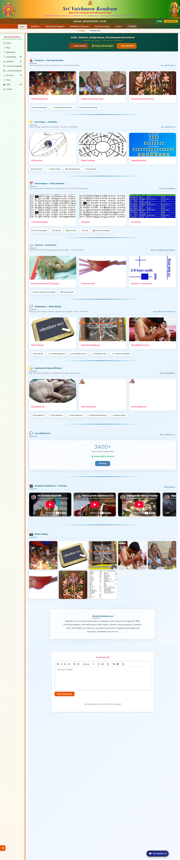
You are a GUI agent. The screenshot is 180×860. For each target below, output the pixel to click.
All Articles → (168, 65)
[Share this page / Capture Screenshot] (3, 848)
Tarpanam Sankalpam (121, 354)
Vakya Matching (72, 169)
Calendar (56, 230)
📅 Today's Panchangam (102, 46)
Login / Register (171, 21)
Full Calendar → (167, 189)
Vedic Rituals (37, 354)
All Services (36, 169)
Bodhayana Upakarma (96, 415)
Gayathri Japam (118, 415)
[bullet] (78, 664)
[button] (88, 664)
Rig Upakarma (37, 415)
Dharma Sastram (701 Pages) (43, 292)
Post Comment (64, 694)
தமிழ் (159, 21)
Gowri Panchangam (101, 230)
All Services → (168, 127)
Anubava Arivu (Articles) (87, 107)
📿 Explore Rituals (78, 46)
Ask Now (102, 463)
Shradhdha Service (78, 354)
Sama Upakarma (75, 415)
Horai (85, 230)
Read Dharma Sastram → (163, 250)
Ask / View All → (168, 435)
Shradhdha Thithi (99, 354)
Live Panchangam (39, 230)
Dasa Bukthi (90, 169)
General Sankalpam (56, 354)
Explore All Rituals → (164, 312)
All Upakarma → (168, 373)
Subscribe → (170, 487)
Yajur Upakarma (56, 415)
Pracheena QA (67, 292)
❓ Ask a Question (126, 46)
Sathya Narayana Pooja (62, 107)
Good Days (71, 230)
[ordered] (74, 664)
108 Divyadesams (39, 107)
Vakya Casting (53, 169)
